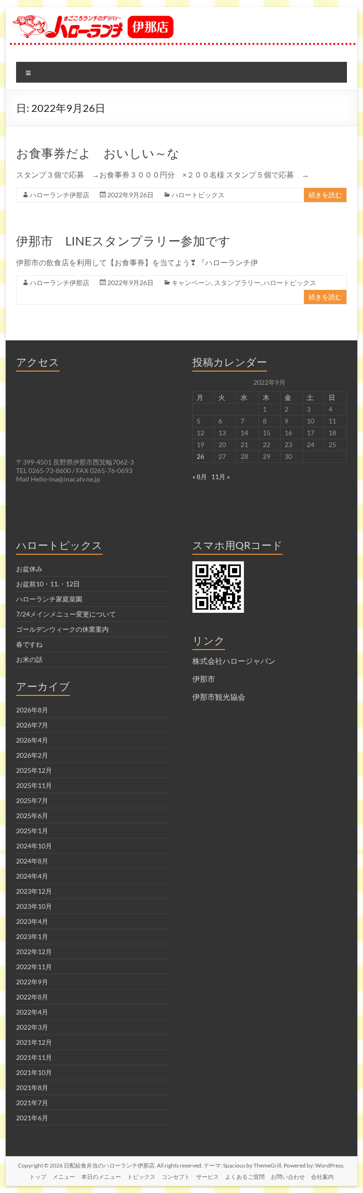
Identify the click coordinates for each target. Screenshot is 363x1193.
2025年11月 (34, 785)
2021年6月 (32, 1118)
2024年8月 (32, 861)
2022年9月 (32, 982)
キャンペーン (191, 283)
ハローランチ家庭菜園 (49, 599)
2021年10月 (34, 1072)
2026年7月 (32, 725)
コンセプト (176, 1176)
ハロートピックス (198, 195)
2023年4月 (32, 921)
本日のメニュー (101, 1176)
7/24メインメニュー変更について (66, 614)
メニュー (63, 1176)
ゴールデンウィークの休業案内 (62, 629)
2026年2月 (32, 755)
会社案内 (322, 1176)
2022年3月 (32, 1027)
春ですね (29, 644)
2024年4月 (32, 876)
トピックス (141, 1176)
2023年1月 (32, 936)
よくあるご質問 (245, 1176)
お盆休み (29, 569)
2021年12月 (34, 1042)
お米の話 (29, 659)
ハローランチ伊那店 (59, 195)
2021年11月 (34, 1057)
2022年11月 (34, 967)
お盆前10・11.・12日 (48, 584)
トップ (37, 1176)
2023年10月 (34, 906)
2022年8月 (32, 997)
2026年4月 (32, 740)
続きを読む (325, 195)
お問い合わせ (288, 1176)
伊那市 (203, 678)
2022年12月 (34, 952)
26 (200, 456)
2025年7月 (32, 800)
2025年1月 (32, 831)
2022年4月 (32, 1012)
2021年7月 (32, 1103)
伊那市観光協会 (218, 696)
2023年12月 (34, 891)
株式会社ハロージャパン (234, 660)
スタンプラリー (237, 283)
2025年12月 (34, 770)
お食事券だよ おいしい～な (98, 153)
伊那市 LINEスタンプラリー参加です (123, 240)
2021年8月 (32, 1087)
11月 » (220, 477)
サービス (207, 1176)
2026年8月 (32, 710)
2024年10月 (34, 846)
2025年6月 (32, 816)
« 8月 (199, 477)
